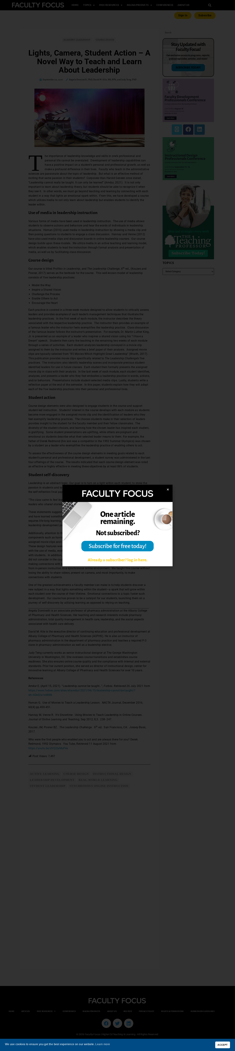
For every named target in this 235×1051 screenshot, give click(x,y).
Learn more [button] (102, 1044)
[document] (117, 525)
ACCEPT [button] (222, 1044)
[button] (168, 489)
